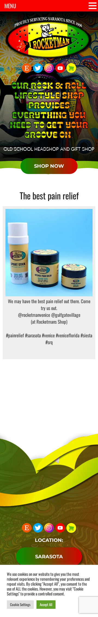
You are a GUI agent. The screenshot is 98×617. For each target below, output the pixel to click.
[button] (92, 6)
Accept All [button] (46, 604)
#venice (48, 335)
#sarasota (32, 335)
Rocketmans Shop (51, 321)
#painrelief (15, 335)
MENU (10, 6)
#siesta (85, 335)
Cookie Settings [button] (20, 604)
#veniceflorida (67, 335)
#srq (49, 342)
